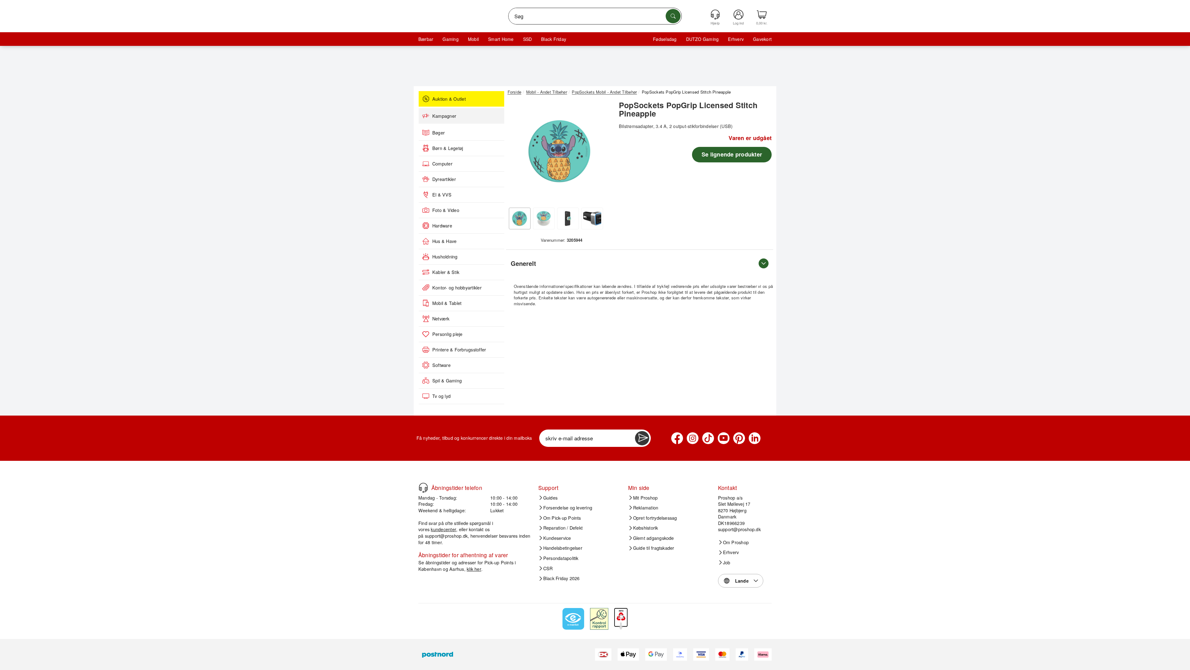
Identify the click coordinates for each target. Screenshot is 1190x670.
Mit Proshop (645, 498)
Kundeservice (557, 538)
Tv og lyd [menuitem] (441, 396)
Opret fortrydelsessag (655, 518)
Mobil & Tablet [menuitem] (446, 303)
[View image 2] (544, 218)
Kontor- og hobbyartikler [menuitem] (457, 287)
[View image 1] (520, 218)
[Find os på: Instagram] (692, 438)
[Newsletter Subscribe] (642, 438)
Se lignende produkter (732, 154)
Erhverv (736, 39)
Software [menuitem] (441, 365)
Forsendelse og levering (568, 508)
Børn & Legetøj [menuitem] (447, 148)
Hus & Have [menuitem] (444, 241)
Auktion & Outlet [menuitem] (449, 99)
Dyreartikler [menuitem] (444, 179)
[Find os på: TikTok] (708, 438)
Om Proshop (736, 542)
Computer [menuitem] (442, 164)
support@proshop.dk (446, 535)
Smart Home (500, 39)
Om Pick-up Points (562, 518)
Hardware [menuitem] (442, 226)
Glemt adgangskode (653, 538)
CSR (548, 568)
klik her (474, 569)
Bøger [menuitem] (438, 133)
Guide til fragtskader (653, 548)
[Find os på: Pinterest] (739, 438)
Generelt (523, 263)
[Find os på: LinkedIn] (754, 438)
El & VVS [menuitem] (442, 195)
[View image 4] (592, 218)
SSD (527, 39)
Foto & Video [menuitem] (445, 210)
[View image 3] (568, 218)
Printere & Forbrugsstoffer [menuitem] (459, 349)
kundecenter (443, 529)
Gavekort (762, 39)
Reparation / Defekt (563, 528)
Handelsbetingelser (562, 548)
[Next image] (602, 153)
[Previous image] (517, 153)
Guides (550, 498)
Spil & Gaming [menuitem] (447, 380)
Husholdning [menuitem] (445, 256)
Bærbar (425, 39)
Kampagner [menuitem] (444, 116)
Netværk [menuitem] (441, 318)
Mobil (473, 39)
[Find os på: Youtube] (723, 438)
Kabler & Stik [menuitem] (445, 272)
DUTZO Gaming (702, 39)
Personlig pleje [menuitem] (447, 334)
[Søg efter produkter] (673, 16)
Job (726, 562)
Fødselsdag (665, 39)
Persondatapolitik (561, 558)
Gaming (450, 39)
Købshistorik (645, 528)
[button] (559, 151)
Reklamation (646, 508)
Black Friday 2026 (561, 578)
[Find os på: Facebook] (677, 438)
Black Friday (553, 39)
